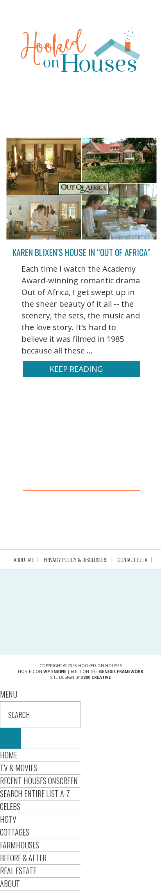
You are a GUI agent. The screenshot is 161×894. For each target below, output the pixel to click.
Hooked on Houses (80, 49)
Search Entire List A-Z (35, 793)
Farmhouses (19, 845)
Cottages (14, 832)
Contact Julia (132, 559)
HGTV (8, 819)
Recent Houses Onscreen (39, 780)
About (10, 883)
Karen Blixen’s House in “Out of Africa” (81, 252)
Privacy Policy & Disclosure (75, 559)
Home (8, 755)
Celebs (10, 806)
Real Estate (18, 870)
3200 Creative (96, 677)
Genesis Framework (121, 671)
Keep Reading (76, 369)
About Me (24, 559)
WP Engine (54, 671)
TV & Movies (18, 768)
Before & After (23, 858)
